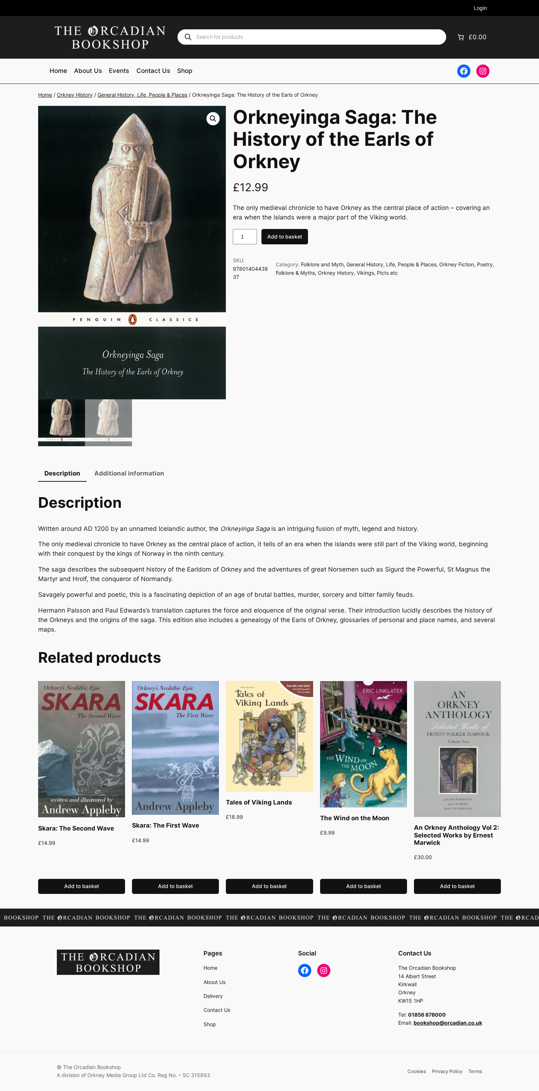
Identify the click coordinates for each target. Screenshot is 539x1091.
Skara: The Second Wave (76, 828)
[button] (213, 118)
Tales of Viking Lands (259, 802)
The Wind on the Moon (354, 818)
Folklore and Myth (322, 264)
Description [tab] (62, 473)
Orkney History (75, 95)
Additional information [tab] (129, 473)
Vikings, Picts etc (377, 273)
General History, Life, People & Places (142, 95)
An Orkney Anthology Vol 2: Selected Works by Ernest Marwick (456, 835)
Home (45, 95)
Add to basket (284, 236)
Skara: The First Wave (165, 825)
